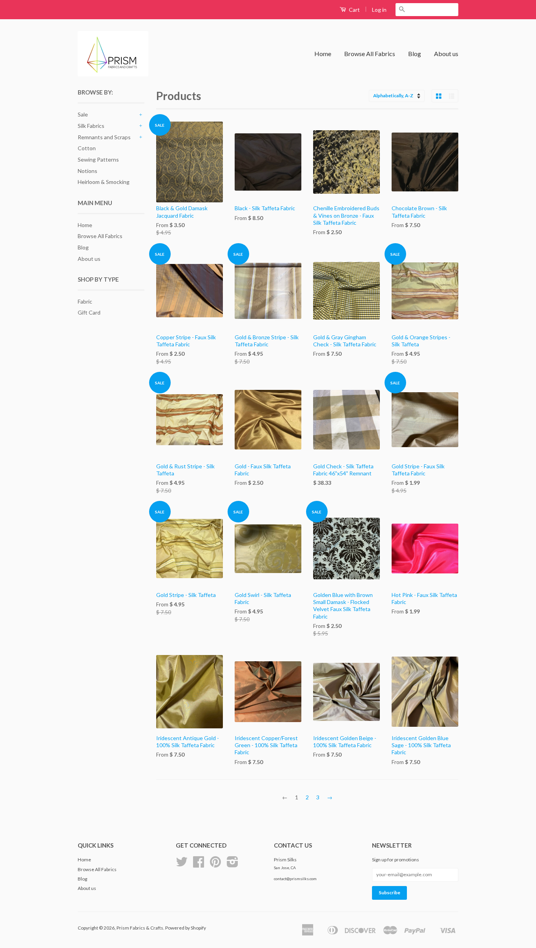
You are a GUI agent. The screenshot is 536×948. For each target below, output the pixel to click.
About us (446, 53)
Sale (83, 114)
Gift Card (89, 312)
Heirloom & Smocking (103, 181)
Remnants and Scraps (104, 137)
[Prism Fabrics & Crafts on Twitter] (182, 865)
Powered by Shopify (185, 928)
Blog (414, 53)
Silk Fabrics (91, 125)
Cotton (87, 148)
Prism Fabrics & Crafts (140, 928)
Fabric (85, 301)
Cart (354, 9)
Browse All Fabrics (369, 53)
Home (322, 53)
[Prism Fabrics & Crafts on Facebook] (198, 865)
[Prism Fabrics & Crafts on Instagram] (232, 865)
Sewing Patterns (98, 159)
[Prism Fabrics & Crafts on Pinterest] (215, 865)
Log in (379, 9)
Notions (87, 170)
